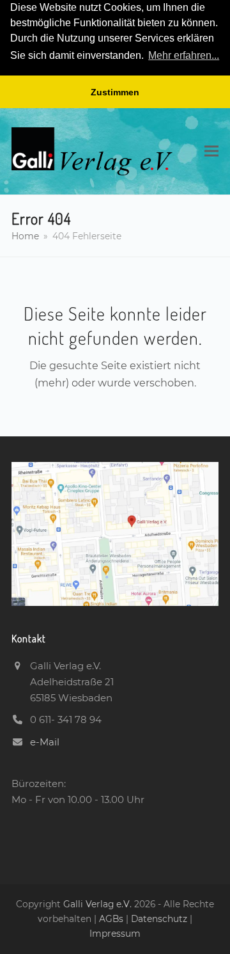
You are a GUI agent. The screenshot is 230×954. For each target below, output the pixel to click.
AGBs (112, 919)
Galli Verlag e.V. (98, 904)
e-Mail (44, 742)
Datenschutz (159, 919)
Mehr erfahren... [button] (183, 55)
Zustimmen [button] (115, 92)
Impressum (115, 933)
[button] (211, 151)
